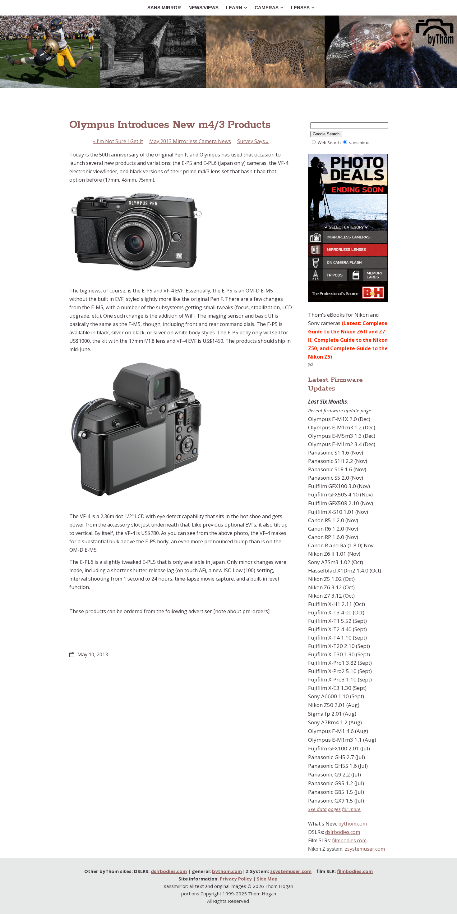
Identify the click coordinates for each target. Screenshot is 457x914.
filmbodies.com (349, 840)
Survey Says (253, 141)
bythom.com (352, 823)
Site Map (267, 879)
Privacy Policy (236, 879)
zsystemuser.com (365, 848)
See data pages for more (334, 809)
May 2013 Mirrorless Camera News (190, 141)
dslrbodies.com (342, 832)
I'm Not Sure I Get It (118, 141)
